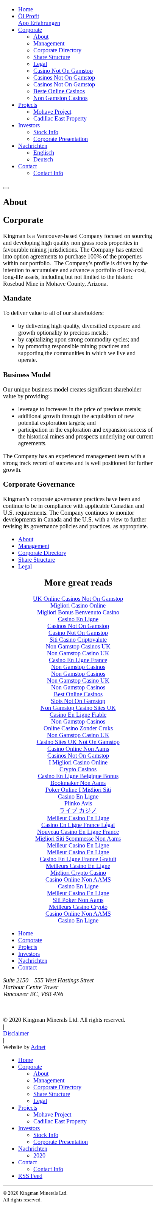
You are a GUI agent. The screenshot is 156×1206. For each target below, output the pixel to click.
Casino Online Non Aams (78, 749)
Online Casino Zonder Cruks (78, 728)
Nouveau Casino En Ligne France (78, 832)
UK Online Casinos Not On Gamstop (78, 598)
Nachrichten (32, 146)
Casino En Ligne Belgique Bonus (78, 776)
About (40, 36)
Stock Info (45, 132)
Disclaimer (16, 1033)
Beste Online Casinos (59, 91)
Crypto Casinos (78, 769)
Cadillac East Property (60, 118)
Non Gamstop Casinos (60, 98)
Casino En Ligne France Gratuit (78, 859)
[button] (6, 188)
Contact (27, 166)
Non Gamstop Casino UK (78, 653)
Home (25, 9)
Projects (27, 105)
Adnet (38, 1047)
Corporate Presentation (60, 139)
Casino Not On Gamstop (63, 70)
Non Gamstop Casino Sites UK (78, 708)
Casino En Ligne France (78, 660)
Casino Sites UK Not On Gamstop (78, 742)
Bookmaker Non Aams (78, 783)
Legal (40, 64)
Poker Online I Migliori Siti (78, 789)
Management (48, 43)
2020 (39, 1155)
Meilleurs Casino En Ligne (78, 866)
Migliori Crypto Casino (78, 872)
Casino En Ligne (78, 619)
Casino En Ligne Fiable (78, 714)
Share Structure (51, 57)
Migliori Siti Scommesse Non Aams (78, 838)
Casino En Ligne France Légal (78, 825)
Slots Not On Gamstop (78, 701)
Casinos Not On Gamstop (64, 77)
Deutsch (43, 159)
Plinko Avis (78, 803)
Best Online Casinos (78, 694)
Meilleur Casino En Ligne (78, 818)
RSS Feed (30, 1176)
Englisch (43, 152)
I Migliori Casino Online (78, 762)
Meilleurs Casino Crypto (78, 907)
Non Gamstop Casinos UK (78, 646)
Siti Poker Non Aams (78, 900)
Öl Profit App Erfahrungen (39, 19)
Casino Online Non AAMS (78, 879)
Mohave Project (52, 111)
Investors (29, 125)
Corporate (30, 30)
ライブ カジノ (78, 810)
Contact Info (48, 173)
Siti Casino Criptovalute (78, 639)
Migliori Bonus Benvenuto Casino (78, 612)
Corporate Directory (57, 50)
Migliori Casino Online (78, 605)
